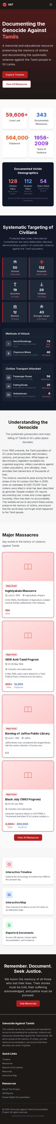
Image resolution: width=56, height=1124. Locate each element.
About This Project (11, 1089)
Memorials (7, 1071)
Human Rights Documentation (16, 1097)
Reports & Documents (12, 1067)
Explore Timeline (15, 74)
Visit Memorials (28, 1003)
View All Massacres (16, 84)
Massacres (7, 1063)
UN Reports (7, 1093)
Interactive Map (9, 1075)
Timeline (6, 1059)
